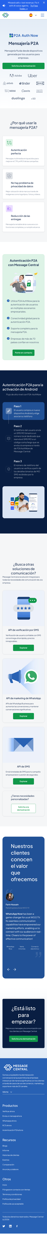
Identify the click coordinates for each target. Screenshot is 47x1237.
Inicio (4, 1188)
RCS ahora (6, 1129)
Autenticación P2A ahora (12, 1134)
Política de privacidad (11, 1202)
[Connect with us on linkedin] (10, 1229)
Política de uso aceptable (13, 1207)
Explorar (23, 651)
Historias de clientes (10, 1159)
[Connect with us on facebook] (17, 1229)
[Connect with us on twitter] (3, 1229)
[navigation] (5, 15)
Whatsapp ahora (9, 1124)
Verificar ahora (8, 1115)
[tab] (23, 411)
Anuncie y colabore (10, 1173)
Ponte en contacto (23, 352)
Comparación (8, 1168)
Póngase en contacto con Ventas (16, 1193)
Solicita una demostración (24, 66)
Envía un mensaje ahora (12, 1119)
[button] (33, 15)
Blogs (4, 1149)
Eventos (5, 1163)
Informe (5, 1154)
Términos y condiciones (12, 1198)
